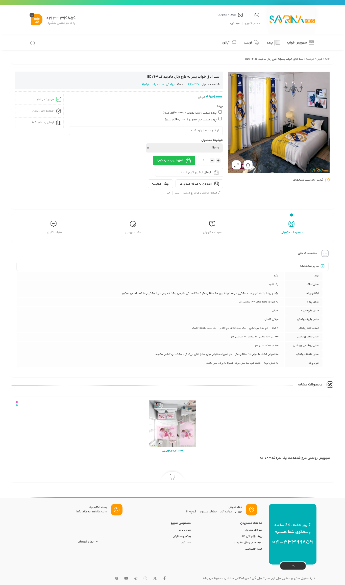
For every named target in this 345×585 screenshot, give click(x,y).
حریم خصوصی (253, 549)
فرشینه (310, 59)
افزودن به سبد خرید (170, 160)
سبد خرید (234, 23)
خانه (327, 59)
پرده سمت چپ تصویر (191, 119)
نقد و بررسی (133, 232)
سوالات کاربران (212, 232)
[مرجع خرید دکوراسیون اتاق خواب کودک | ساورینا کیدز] (291, 20)
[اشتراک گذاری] (248, 164)
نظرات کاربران (53, 232)
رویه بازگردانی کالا (251, 536)
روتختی (170, 84)
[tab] (291, 228)
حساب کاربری (252, 23)
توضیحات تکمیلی (292, 232)
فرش (319, 59)
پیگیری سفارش (182, 536)
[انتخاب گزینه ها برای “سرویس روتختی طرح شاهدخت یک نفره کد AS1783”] (172, 477)
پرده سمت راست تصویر (190, 113)
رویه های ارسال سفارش (248, 542)
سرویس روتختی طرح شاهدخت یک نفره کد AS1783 (295, 458)
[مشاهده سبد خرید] (37, 20)
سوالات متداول (253, 530)
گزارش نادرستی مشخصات (308, 180)
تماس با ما (185, 530)
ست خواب (158, 84)
